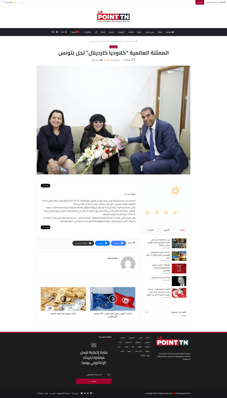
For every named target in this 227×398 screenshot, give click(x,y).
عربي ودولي (149, 32)
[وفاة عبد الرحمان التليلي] (179, 281)
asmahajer (127, 60)
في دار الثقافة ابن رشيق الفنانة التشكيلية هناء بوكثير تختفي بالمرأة (159, 242)
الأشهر (166, 230)
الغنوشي (138, 342)
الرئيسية (169, 32)
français (40, 393)
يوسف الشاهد (145, 355)
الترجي (140, 337)
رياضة (139, 32)
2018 (147, 337)
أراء (96, 32)
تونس (126, 346)
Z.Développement (182, 393)
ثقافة (103, 32)
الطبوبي (147, 342)
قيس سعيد (138, 351)
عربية (46, 393)
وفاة (122, 351)
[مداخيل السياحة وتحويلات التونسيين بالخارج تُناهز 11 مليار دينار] (179, 256)
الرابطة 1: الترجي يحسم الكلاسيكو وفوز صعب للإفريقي (174, 2)
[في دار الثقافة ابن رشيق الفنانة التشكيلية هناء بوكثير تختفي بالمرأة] (179, 243)
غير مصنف (113, 46)
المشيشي (128, 342)
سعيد (119, 346)
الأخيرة (182, 230)
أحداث (126, 41)
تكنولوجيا (121, 32)
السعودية (132, 337)
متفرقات (87, 32)
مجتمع (111, 32)
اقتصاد (130, 32)
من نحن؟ (75, 393)
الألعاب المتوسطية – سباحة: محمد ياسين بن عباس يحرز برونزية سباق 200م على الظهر (158, 291)
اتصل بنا (52, 393)
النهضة (147, 346)
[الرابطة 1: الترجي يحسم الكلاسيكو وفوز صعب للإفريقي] (179, 268)
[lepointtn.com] (113, 16)
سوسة (147, 351)
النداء (120, 342)
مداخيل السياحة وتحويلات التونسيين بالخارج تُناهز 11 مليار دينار (158, 255)
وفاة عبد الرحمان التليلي (160, 277)
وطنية (160, 32)
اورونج (139, 346)
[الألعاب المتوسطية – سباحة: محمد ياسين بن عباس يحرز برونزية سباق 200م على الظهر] (179, 293)
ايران (132, 346)
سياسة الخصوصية (63, 393)
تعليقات (150, 230)
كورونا (129, 351)
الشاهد (123, 337)
